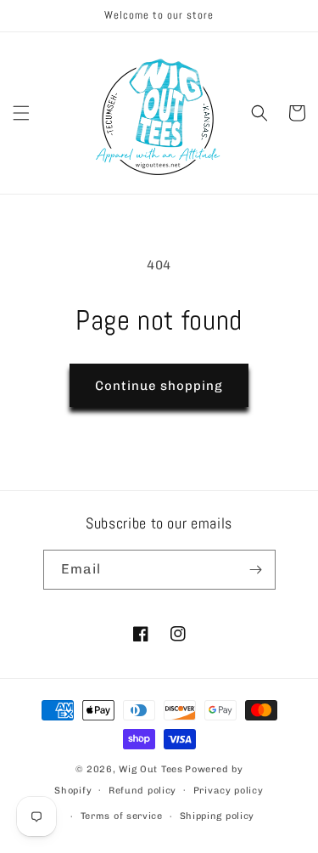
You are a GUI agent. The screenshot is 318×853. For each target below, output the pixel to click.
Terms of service (122, 816)
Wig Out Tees (150, 769)
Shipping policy (217, 816)
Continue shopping (159, 385)
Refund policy (142, 790)
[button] (21, 113)
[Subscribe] (256, 570)
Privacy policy (228, 790)
